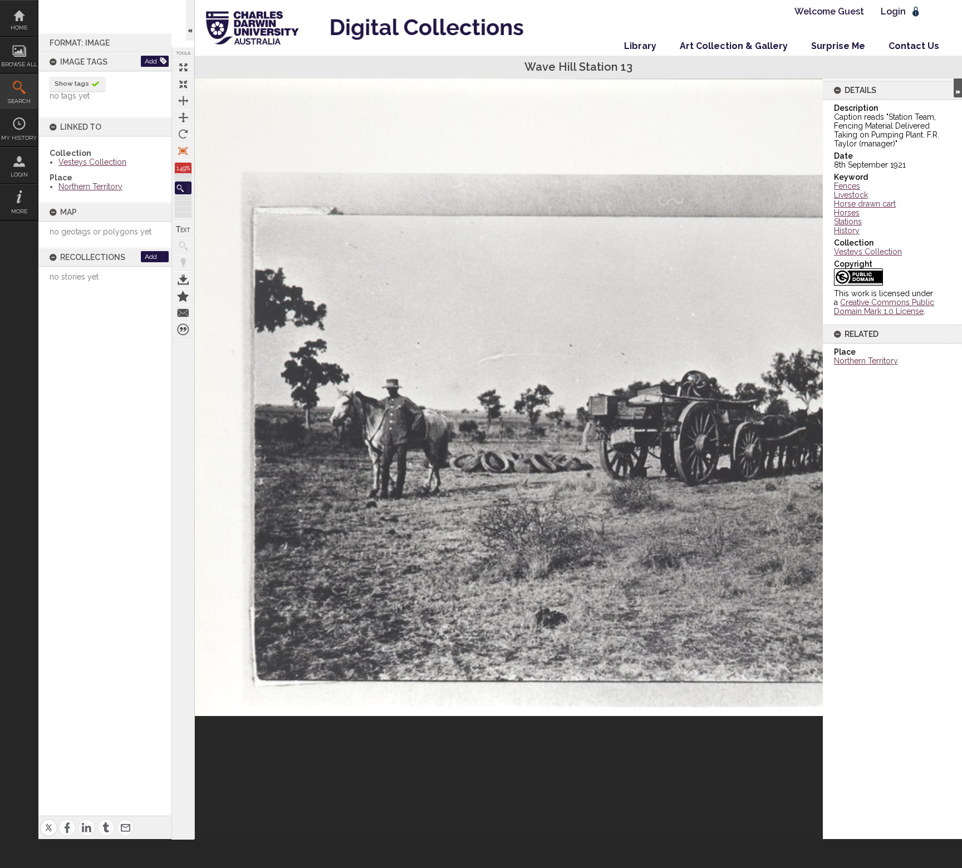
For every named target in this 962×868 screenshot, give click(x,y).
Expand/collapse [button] (958, 88)
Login (19, 174)
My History (19, 138)
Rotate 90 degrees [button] (183, 134)
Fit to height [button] (183, 117)
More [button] (19, 211)
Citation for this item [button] (183, 329)
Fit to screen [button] (183, 84)
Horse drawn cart (865, 203)
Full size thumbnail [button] (183, 67)
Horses (847, 212)
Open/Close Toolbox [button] (190, 20)
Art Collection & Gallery (734, 46)
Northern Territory (90, 186)
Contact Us (914, 46)
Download (183, 279)
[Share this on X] (48, 821)
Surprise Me (838, 46)
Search (19, 101)
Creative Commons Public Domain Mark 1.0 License (884, 307)
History (847, 230)
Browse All (19, 64)
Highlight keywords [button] (183, 262)
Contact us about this (183, 313)
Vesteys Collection (92, 162)
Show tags (72, 83)
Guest (851, 11)
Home (19, 27)
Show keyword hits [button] (183, 246)
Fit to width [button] (183, 100)
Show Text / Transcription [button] (183, 229)
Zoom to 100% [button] (183, 151)
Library (640, 46)
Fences (847, 186)
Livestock (851, 194)
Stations (848, 221)
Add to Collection (183, 296)
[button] (183, 188)
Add (151, 61)
